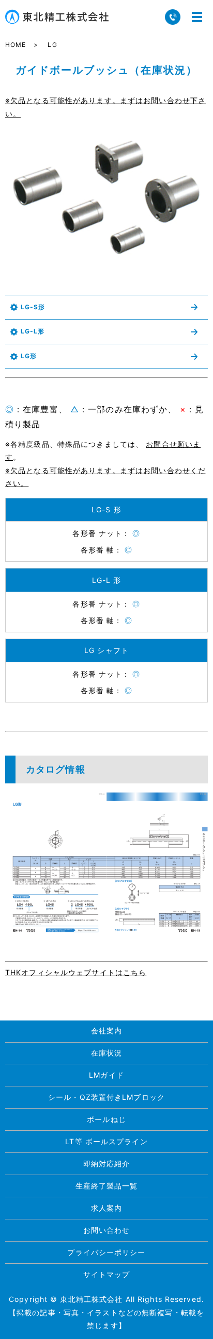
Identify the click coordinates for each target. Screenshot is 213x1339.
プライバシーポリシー (106, 1252)
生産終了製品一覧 (106, 1185)
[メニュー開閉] (197, 17)
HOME (15, 44)
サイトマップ (106, 1274)
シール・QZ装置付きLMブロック (106, 1097)
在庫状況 (106, 1052)
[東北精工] (106, 862)
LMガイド (106, 1074)
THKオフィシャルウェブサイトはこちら (75, 972)
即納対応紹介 (106, 1163)
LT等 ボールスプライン (106, 1141)
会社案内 (106, 1030)
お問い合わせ (106, 1230)
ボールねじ (106, 1119)
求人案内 (106, 1207)
